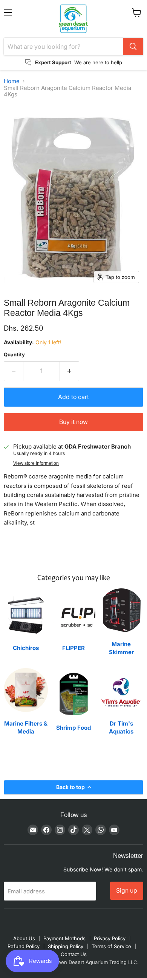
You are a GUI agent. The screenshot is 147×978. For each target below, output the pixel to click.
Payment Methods (64, 938)
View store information (36, 463)
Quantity (14, 354)
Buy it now (73, 422)
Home (12, 81)
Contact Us (74, 954)
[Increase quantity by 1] (69, 371)
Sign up (126, 890)
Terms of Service (111, 946)
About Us (24, 938)
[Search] (133, 46)
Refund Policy (24, 946)
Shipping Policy (65, 946)
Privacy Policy (110, 938)
